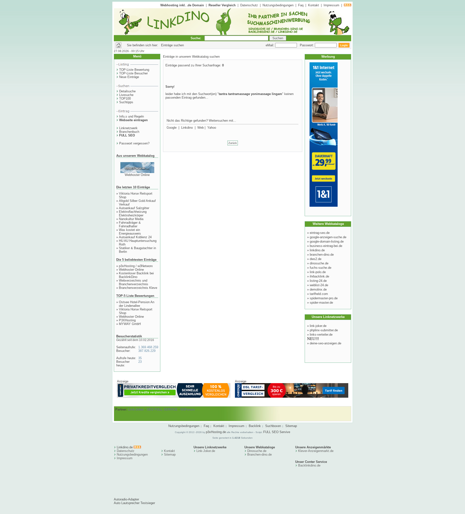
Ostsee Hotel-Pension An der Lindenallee (136, 304)
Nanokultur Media (131, 219)
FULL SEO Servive (276, 432)
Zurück (232, 143)
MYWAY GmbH (130, 324)
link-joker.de (318, 326)
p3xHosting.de (216, 432)
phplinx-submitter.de (324, 330)
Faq (300, 5)
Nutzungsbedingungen (278, 5)
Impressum (331, 5)
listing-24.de (318, 281)
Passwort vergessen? (134, 143)
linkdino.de (317, 250)
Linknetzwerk (128, 128)
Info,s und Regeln (131, 116)
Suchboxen (273, 426)
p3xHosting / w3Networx (136, 266)
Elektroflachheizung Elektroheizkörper (133, 213)
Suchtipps (126, 102)
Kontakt (313, 5)
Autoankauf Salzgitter (134, 208)
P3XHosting (127, 320)
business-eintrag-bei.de (326, 246)
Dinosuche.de (256, 451)
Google (172, 127)
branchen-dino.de (322, 254)
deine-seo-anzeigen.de (325, 343)
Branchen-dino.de (259, 454)
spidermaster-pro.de (324, 298)
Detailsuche (127, 91)
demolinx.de (318, 289)
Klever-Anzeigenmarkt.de (315, 451)
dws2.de (315, 259)
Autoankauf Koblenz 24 (135, 237)
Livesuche (126, 95)
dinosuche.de (319, 263)
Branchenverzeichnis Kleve (138, 288)
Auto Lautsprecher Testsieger (134, 503)
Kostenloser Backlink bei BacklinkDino (136, 275)
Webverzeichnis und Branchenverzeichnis (133, 282)
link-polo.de (318, 272)
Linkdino (187, 127)
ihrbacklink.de (319, 276)
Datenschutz (249, 5)
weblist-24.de (319, 285)
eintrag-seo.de (320, 233)
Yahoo (211, 127)
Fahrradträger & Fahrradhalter (130, 224)
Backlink (255, 426)
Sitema (169, 454)
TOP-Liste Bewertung (134, 69)
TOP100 (125, 98)
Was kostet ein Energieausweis (130, 231)
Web (200, 127)
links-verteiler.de (321, 334)
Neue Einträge (129, 77)
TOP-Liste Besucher (133, 73)
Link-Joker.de (205, 451)
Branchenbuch (129, 132)
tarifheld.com (319, 294)
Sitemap (291, 426)
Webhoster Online (137, 175)
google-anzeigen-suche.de (328, 237)
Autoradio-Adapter (126, 499)
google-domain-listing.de (327, 241)
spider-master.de (321, 302)
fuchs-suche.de (320, 267)
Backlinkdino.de (309, 465)
